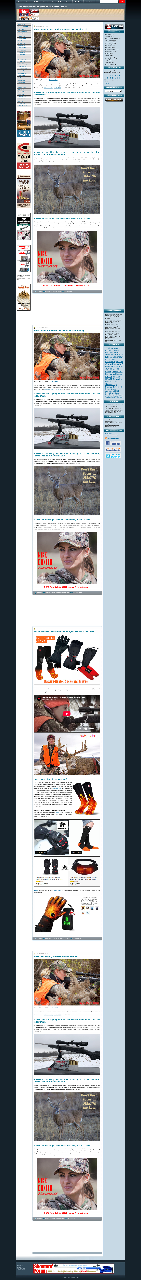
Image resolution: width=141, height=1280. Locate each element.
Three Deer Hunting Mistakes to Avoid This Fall (56, 956)
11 (110, 77)
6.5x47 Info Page (22, 66)
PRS (112, 381)
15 (119, 77)
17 (107, 78)
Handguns (108, 45)
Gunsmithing (108, 44)
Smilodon (58, 812)
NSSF (113, 379)
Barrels (20, 85)
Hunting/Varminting (56, 291)
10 (107, 77)
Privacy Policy (21, 1269)
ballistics (108, 357)
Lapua (118, 377)
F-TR (120, 372)
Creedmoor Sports (111, 366)
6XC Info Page (21, 61)
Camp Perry (111, 364)
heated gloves (57, 890)
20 (115, 78)
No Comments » (69, 291)
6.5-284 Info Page (22, 68)
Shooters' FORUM (23, 27)
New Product (108, 51)
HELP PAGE (21, 101)
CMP (120, 364)
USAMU (115, 397)
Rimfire (116, 387)
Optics (107, 55)
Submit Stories (21, 1268)
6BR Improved (21, 45)
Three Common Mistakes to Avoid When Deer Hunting (59, 330)
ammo (107, 352)
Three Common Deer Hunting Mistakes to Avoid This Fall (60, 29)
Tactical (107, 60)
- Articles (47, 291)
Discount (114, 369)
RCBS (116, 382)
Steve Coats (108, 320)
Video (121, 397)
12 (112, 77)
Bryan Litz (118, 361)
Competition (108, 40)
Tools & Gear (21, 80)
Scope (107, 389)
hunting (108, 376)
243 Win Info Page (22, 64)
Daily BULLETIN (22, 29)
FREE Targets (21, 75)
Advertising (20, 1265)
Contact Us (20, 1267)
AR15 (120, 354)
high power (110, 374)
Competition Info (22, 38)
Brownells (109, 362)
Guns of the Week (22, 31)
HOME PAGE (21, 24)
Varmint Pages (21, 40)
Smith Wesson (118, 395)
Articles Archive (22, 33)
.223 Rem (114, 348)
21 (117, 78)
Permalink (39, 291)
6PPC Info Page (22, 59)
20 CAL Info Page (22, 50)
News (106, 53)
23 (105, 80)
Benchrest (117, 357)
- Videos (107, 36)
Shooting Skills (65, 592)
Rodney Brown (109, 336)
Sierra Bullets (114, 393)
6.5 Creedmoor (112, 349)
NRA (107, 379)
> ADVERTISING (22, 105)
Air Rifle (116, 350)
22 (119, 78)
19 (112, 78)
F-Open (115, 372)
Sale (121, 387)
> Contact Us (21, 103)
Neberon (36, 890)
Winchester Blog (53, 80)
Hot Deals (108, 47)
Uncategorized (109, 64)
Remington (109, 387)
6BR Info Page (21, 43)
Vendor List (21, 94)
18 (110, 78)
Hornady (118, 374)
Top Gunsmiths (22, 78)
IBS (114, 377)
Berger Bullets (110, 359)
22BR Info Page (22, 54)
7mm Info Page (22, 71)
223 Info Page (21, 52)
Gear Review (48, 938)
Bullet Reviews (22, 82)
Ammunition (114, 352)
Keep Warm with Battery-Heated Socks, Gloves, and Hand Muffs (64, 632)
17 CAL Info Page (22, 47)
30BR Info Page (22, 57)
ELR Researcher (109, 314)
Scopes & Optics (22, 91)
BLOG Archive (21, 36)
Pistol (107, 382)
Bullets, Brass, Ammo (111, 38)
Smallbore (109, 395)
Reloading (108, 57)
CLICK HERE (57, 87)
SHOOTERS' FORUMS (111, 435)
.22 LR (107, 348)
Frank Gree (108, 331)
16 (105, 78)
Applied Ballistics (111, 354)
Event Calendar (22, 98)
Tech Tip (66, 938)
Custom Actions (22, 87)
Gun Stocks (21, 89)
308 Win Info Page (22, 73)
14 (117, 77)
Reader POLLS (22, 96)
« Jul (107, 83)
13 (115, 77)
